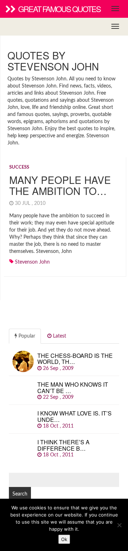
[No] (119, 525)
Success (19, 167)
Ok (64, 539)
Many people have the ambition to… (60, 185)
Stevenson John (32, 262)
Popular (26, 336)
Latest (59, 336)
